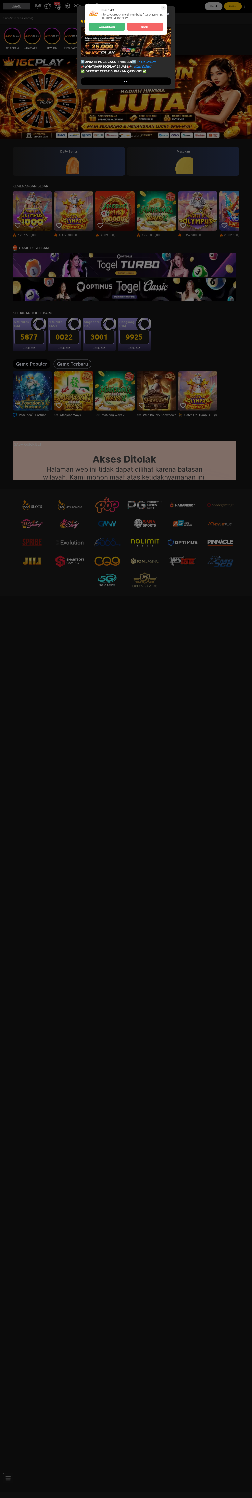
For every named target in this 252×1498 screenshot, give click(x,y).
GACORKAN (107, 26)
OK (126, 81)
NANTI (145, 26)
